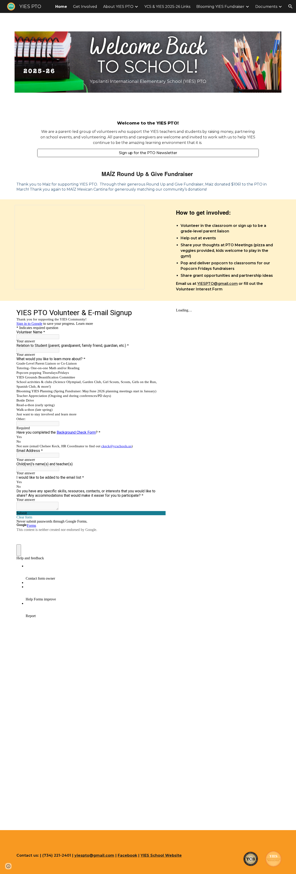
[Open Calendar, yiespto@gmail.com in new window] (136, 211)
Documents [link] (266, 6)
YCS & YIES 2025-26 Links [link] (167, 6)
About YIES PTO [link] (118, 6)
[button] (290, 6)
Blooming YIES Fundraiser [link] (220, 6)
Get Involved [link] (85, 6)
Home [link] (61, 6)
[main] (148, 133)
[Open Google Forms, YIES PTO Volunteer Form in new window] (159, 312)
